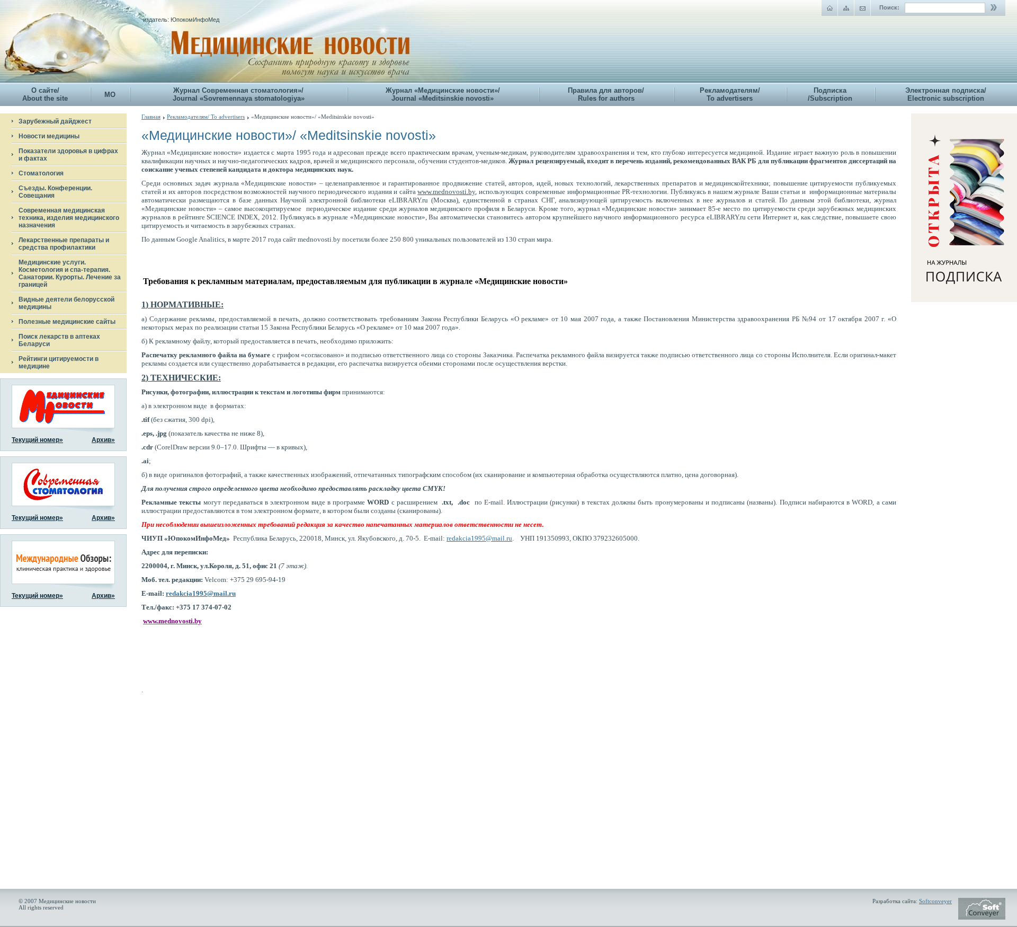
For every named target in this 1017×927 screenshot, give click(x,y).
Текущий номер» (37, 440)
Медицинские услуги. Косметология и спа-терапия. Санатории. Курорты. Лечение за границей (70, 273)
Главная (150, 116)
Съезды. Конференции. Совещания (55, 191)
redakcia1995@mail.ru (479, 538)
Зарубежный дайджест (55, 121)
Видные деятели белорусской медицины (66, 303)
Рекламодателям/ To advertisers (206, 116)
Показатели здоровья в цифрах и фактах (68, 154)
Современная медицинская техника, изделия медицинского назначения (69, 218)
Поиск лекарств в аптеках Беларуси (59, 340)
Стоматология (41, 173)
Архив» (103, 440)
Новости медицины (49, 136)
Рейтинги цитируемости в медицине (59, 362)
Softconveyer (935, 901)
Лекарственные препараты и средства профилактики (64, 243)
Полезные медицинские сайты (67, 321)
